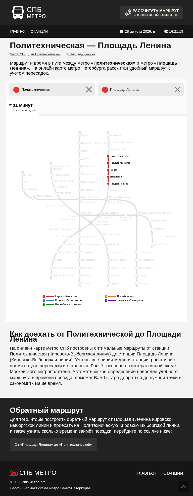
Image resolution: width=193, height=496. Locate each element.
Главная (18, 31)
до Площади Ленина (80, 54)
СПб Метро (37, 472)
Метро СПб (18, 54)
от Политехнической (46, 54)
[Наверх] (183, 486)
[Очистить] (89, 89)
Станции (39, 31)
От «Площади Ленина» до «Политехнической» (53, 444)
